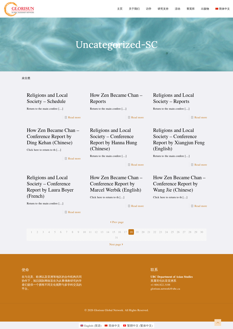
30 (201, 232)
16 (119, 232)
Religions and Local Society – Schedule (47, 97)
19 (137, 232)
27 (184, 232)
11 (90, 232)
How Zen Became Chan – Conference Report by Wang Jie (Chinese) (179, 183)
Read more (74, 117)
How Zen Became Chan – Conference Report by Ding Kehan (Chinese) (53, 136)
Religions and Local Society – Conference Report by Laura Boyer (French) (50, 186)
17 (125, 232)
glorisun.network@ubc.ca (165, 288)
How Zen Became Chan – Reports (116, 97)
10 (84, 232)
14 (107, 232)
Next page (115, 244)
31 (116, 237)
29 (195, 232)
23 (160, 232)
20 (143, 232)
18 (131, 232)
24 (166, 232)
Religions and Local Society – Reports (173, 97)
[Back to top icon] (217, 322)
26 (178, 232)
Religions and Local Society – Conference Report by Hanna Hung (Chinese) (113, 139)
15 (113, 232)
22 (154, 232)
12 (96, 232)
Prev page (118, 222)
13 (101, 232)
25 (172, 232)
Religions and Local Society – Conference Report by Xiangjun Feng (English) (179, 139)
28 (189, 232)
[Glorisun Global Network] (19, 8)
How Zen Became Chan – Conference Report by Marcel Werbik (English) (116, 183)
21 (148, 232)
